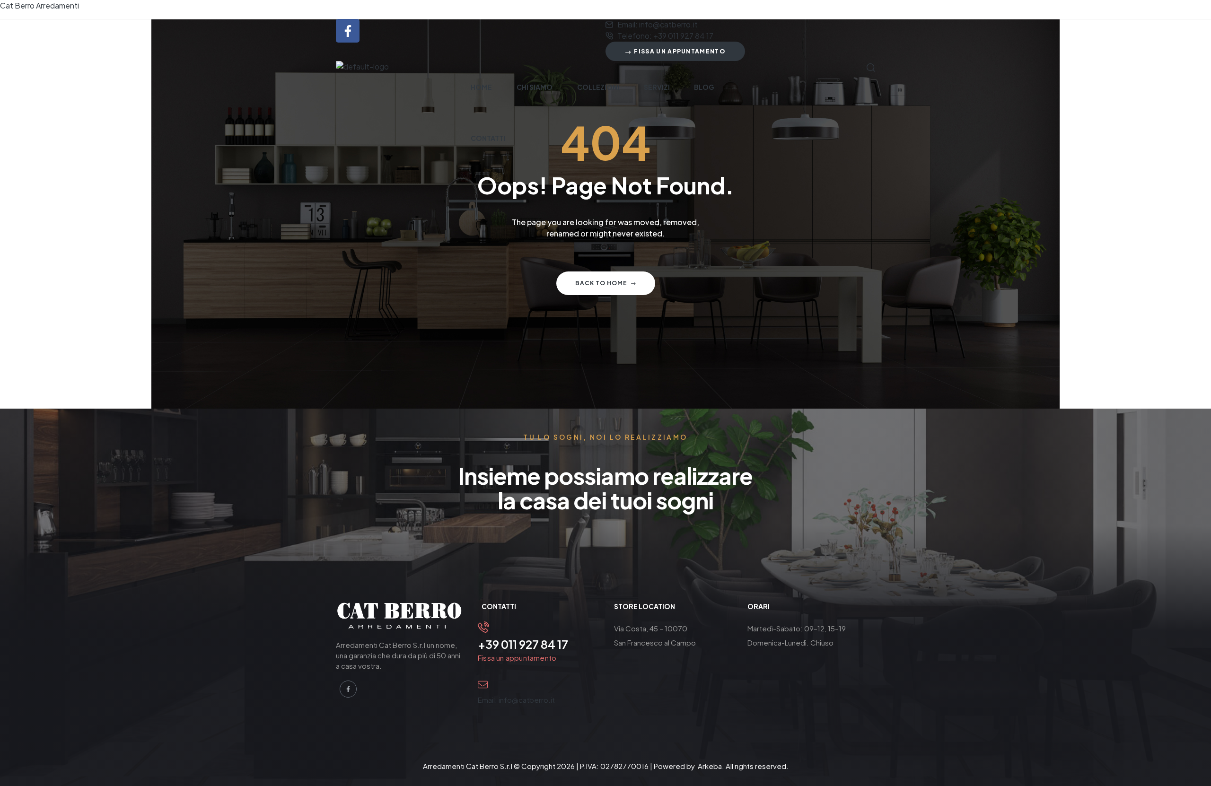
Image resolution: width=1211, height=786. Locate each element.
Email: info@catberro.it (516, 699)
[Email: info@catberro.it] (483, 685)
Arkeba (710, 765)
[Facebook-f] (348, 31)
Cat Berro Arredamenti (39, 5)
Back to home (601, 283)
